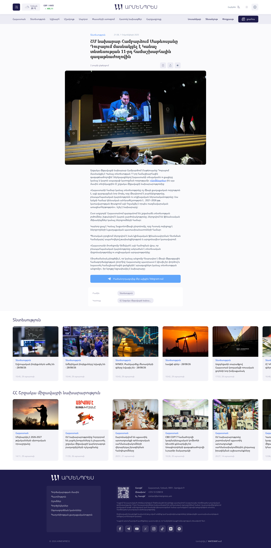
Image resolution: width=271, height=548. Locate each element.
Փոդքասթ (228, 19)
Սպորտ (83, 19)
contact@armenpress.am (160, 496)
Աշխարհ (55, 19)
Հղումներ (56, 501)
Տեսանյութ (212, 19)
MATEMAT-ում (215, 541)
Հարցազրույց (153, 19)
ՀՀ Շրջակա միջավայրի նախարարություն (137, 300)
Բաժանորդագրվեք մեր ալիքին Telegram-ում (138, 278)
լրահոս (251, 19)
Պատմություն (58, 496)
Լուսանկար (194, 19)
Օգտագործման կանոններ (66, 510)
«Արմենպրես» (158, 180)
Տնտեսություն (37, 19)
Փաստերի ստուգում (103, 19)
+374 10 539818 (155, 492)
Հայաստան (19, 19)
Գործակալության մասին (65, 492)
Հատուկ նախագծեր (130, 19)
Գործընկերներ (59, 505)
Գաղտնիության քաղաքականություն (71, 514)
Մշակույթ (69, 19)
